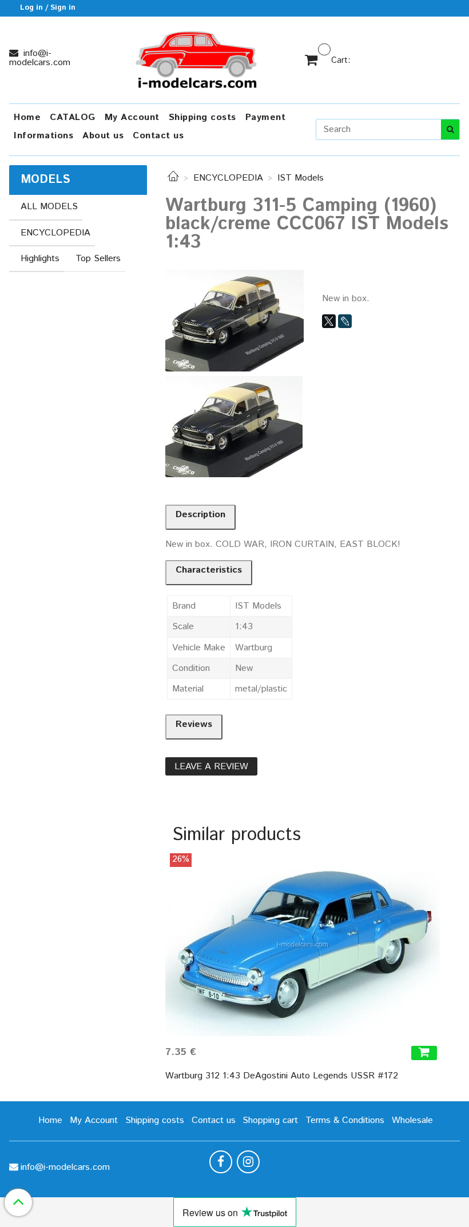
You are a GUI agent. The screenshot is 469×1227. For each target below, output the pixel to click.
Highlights (40, 258)
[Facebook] (220, 1161)
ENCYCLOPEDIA (228, 178)
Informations (43, 135)
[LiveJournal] (345, 321)
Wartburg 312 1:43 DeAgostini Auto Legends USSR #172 (281, 1075)
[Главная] (173, 178)
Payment (265, 117)
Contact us (158, 135)
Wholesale (412, 1120)
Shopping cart (270, 1120)
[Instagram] (248, 1161)
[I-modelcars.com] (197, 57)
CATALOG (73, 117)
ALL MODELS (49, 206)
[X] (329, 321)
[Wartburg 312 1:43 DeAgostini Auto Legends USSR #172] (302, 944)
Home (27, 117)
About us (103, 135)
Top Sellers (98, 258)
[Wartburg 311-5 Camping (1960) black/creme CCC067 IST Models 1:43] (234, 320)
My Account (132, 117)
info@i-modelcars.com (39, 58)
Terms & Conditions (344, 1120)
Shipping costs (202, 117)
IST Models (300, 178)
